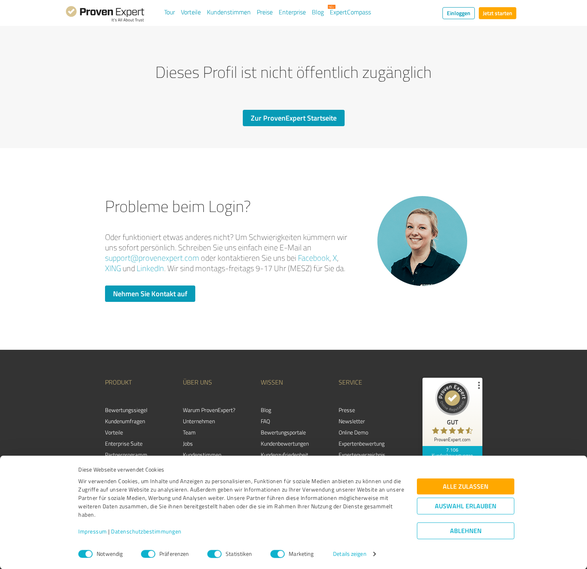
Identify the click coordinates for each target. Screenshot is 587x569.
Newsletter (352, 421)
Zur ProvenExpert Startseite (294, 118)
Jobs (188, 443)
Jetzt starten (497, 13)
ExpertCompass (350, 12)
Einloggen (458, 13)
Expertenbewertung (362, 443)
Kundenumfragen (125, 421)
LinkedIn (150, 268)
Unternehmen (199, 421)
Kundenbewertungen (285, 443)
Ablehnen (466, 530)
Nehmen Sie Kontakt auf (150, 293)
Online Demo (353, 432)
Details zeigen (349, 554)
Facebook (313, 257)
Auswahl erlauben (465, 506)
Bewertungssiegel (126, 410)
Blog (318, 12)
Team (189, 432)
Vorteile (191, 12)
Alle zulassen (465, 486)
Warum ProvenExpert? (209, 410)
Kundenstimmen (229, 12)
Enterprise (292, 12)
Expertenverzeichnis (362, 454)
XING (113, 268)
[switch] (148, 554)
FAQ (265, 421)
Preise (265, 12)
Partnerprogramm (126, 454)
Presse (347, 410)
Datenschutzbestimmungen (146, 531)
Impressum (92, 531)
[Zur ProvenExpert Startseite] (105, 15)
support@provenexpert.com (152, 257)
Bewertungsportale (283, 432)
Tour (169, 12)
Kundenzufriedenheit (284, 454)
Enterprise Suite (124, 443)
